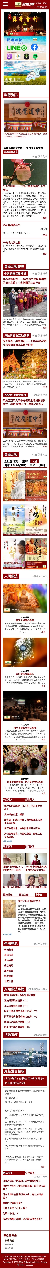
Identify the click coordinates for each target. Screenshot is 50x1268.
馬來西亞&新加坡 (15, 465)
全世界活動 (11, 461)
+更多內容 (7, 841)
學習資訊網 (42, 7)
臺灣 (25, 461)
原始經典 (8, 960)
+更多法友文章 (39, 156)
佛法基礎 (8, 949)
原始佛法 (8, 955)
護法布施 (9, 1248)
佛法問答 (7, 1172)
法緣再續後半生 (11, 225)
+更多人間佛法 (39, 576)
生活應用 (8, 965)
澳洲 (42, 465)
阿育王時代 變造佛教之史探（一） (21, 1016)
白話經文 (7, 799)
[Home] (25, 4)
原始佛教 (7, 894)
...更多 (44, 218)
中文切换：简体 (40, 3)
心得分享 (30, 1172)
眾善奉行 (8, 971)
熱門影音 (30, 846)
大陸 (34, 461)
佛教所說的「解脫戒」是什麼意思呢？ (22, 1181)
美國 (32, 465)
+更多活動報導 (39, 273)
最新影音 (7, 846)
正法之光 (23, 894)
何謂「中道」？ (10, 1213)
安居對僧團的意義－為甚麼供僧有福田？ (23, 1219)
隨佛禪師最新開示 (13, 148)
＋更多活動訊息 (39, 454)
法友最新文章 (11, 151)
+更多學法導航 (39, 943)
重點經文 (30, 799)
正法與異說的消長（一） (16, 1006)
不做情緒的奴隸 (11, 242)
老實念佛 (8, 981)
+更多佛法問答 (39, 1177)
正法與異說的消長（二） (16, 1000)
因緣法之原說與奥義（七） (17, 1027)
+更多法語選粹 (39, 1035)
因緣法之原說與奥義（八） (17, 1022)
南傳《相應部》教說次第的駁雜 (19, 995)
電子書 (38, 894)
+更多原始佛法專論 (37, 989)
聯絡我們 (9, 1244)
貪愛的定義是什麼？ (13, 1203)
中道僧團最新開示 (33, 148)
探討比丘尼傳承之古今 (29, 901)
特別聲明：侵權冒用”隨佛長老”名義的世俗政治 (24, 1081)
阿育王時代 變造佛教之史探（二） (21, 1011)
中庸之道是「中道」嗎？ (15, 1208)
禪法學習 (8, 976)
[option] (25, 48)
